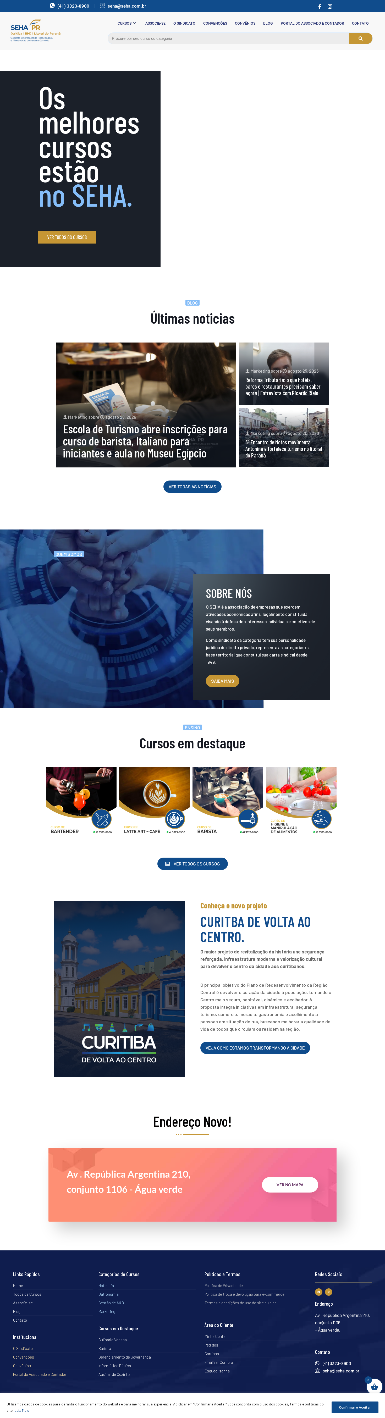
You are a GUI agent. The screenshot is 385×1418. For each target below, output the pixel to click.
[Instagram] (330, 6)
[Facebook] (319, 6)
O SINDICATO (184, 23)
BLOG (268, 23)
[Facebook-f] (318, 1292)
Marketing (77, 417)
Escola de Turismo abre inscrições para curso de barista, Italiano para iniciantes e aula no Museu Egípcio (145, 440)
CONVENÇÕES (215, 23)
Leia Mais (21, 1410)
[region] (192, 1405)
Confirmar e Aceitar (355, 1407)
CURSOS (124, 23)
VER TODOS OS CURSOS (67, 237)
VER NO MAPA (290, 1184)
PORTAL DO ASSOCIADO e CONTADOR (312, 23)
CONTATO (360, 23)
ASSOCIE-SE (155, 23)
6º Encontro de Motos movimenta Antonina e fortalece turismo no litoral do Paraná (283, 449)
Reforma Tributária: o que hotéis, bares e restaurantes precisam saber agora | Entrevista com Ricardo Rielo (283, 386)
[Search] (360, 38)
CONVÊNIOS (245, 23)
